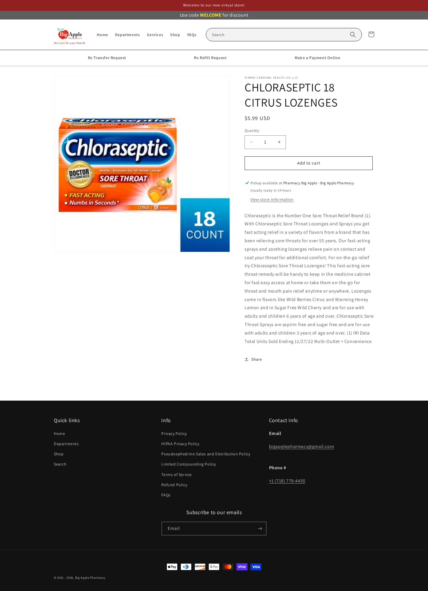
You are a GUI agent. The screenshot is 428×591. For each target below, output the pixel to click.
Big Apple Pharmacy (90, 578)
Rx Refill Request (210, 57)
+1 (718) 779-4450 (287, 481)
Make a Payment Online (317, 57)
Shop (58, 453)
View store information (271, 199)
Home (59, 433)
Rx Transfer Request (107, 57)
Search (60, 464)
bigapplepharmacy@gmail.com (301, 446)
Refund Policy (174, 484)
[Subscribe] (259, 528)
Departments (66, 443)
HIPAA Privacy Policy (180, 443)
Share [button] (256, 359)
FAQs (165, 495)
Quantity (252, 130)
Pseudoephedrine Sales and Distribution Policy (205, 453)
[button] (284, 34)
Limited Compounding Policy (188, 464)
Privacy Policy (174, 433)
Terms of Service (176, 474)
